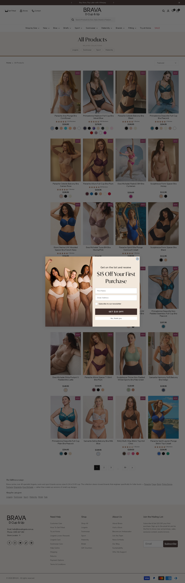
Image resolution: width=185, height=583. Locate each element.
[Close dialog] (137, 259)
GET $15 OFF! (116, 311)
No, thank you (116, 318)
